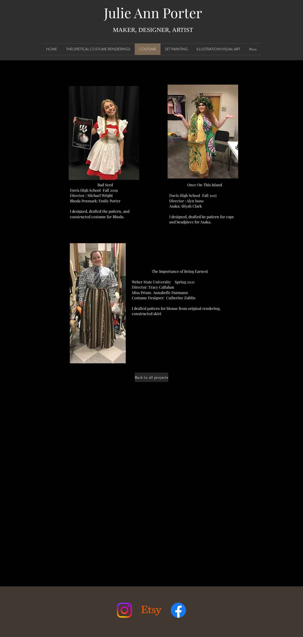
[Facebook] (178, 610)
